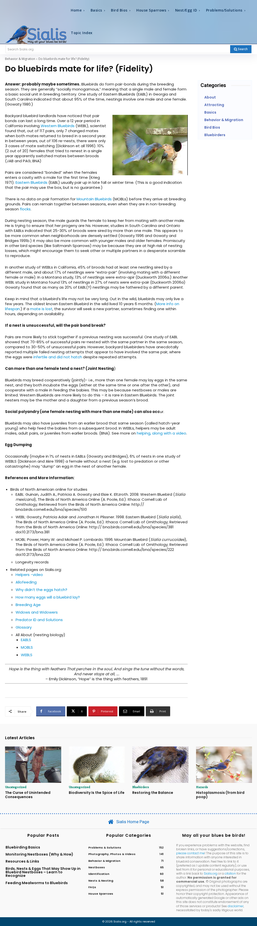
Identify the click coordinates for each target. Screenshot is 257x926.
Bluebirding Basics (23, 847)
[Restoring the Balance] (160, 764)
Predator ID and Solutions (39, 619)
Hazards (202, 787)
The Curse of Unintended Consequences (27, 794)
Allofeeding (26, 582)
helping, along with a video (161, 433)
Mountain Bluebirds (94, 199)
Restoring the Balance (152, 792)
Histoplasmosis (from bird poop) (220, 794)
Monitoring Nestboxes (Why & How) (39, 854)
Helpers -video (29, 574)
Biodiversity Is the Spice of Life (96, 792)
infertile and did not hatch (57, 357)
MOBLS (27, 647)
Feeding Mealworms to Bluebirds (37, 882)
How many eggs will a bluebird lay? (48, 597)
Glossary (24, 627)
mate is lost (41, 308)
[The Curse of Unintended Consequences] (33, 764)
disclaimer (235, 906)
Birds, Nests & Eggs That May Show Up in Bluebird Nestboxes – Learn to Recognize (43, 872)
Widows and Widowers (37, 612)
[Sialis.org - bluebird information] (36, 34)
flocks (25, 209)
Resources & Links (22, 861)
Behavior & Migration (20, 59)
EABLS (26, 639)
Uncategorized (15, 787)
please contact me (190, 853)
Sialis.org (210, 873)
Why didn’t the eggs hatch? (41, 589)
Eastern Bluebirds (31, 182)
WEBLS (26, 654)
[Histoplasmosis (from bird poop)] (224, 764)
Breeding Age (28, 604)
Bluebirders (140, 787)
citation (230, 873)
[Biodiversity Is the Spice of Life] (97, 764)
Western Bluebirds (58, 125)
